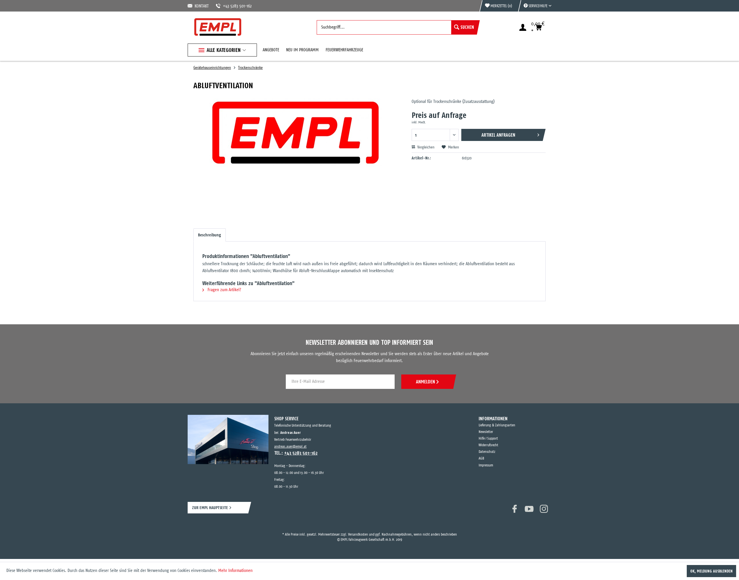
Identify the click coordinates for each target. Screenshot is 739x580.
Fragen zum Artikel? (223, 290)
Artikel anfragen (498, 135)
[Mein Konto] (523, 27)
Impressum (486, 465)
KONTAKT (201, 6)
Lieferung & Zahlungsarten (497, 425)
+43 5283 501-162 (230, 6)
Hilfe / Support (488, 438)
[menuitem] (534, 6)
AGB (481, 458)
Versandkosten (358, 529)
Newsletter (486, 432)
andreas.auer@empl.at (290, 446)
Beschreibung (209, 235)
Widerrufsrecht (488, 445)
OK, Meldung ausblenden (711, 571)
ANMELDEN (425, 381)
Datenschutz (487, 451)
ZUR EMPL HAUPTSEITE (210, 507)
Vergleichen (425, 147)
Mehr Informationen (235, 570)
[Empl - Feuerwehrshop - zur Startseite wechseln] (217, 27)
